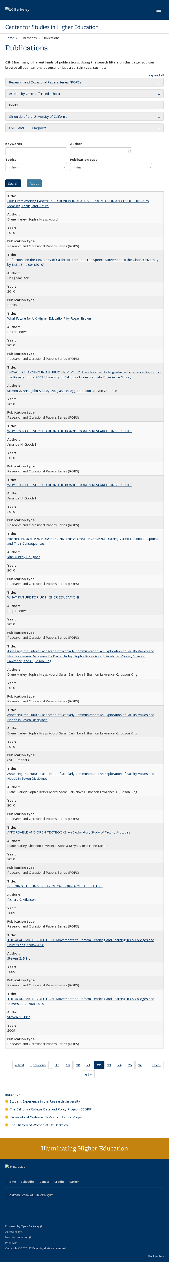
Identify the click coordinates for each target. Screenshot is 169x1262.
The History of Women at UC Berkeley (39, 1125)
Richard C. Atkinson (21, 899)
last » (89, 1075)
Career (74, 1182)
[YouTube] (26, 1175)
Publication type (83, 159)
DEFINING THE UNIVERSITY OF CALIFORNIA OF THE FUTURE (55, 886)
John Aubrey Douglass (47, 390)
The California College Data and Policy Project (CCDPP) (51, 1109)
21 (89, 1066)
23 (110, 1066)
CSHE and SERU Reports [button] (27, 128)
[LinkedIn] (18, 1175)
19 (69, 1066)
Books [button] (13, 105)
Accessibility (14, 1232)
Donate (44, 1182)
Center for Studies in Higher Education (52, 27)
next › (157, 1066)
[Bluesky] (43, 1175)
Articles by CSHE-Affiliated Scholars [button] (35, 93)
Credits (59, 1182)
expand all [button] (156, 75)
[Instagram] (35, 1175)
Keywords (13, 143)
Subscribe (28, 1182)
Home (9, 38)
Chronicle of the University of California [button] (38, 116)
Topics (10, 159)
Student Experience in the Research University (45, 1101)
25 (131, 1066)
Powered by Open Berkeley (23, 1226)
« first (21, 1066)
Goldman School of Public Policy (30, 1195)
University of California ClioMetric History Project (47, 1117)
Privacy (11, 1243)
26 (141, 1066)
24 (121, 1066)
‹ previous (40, 1066)
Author (76, 143)
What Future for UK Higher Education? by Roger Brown (49, 318)
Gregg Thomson (78, 390)
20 (79, 1066)
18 (58, 1066)
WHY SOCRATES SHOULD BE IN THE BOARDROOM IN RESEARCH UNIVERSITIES (69, 431)
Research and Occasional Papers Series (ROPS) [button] (45, 82)
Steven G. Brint (18, 390)
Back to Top (156, 1256)
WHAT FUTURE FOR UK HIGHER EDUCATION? (43, 597)
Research (13, 1095)
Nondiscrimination (18, 1237)
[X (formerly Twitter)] (9, 1175)
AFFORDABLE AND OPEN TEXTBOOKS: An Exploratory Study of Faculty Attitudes (68, 832)
